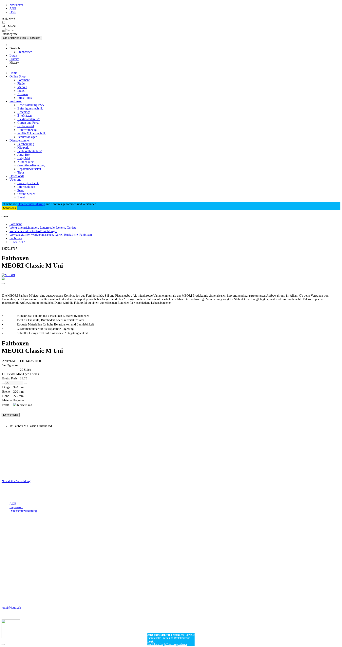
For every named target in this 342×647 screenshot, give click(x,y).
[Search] (3, 31)
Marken (22, 87)
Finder (21, 83)
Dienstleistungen (20, 140)
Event (21, 197)
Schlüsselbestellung (29, 151)
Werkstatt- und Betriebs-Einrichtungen (33, 231)
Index (21, 90)
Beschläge (23, 112)
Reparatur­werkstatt (29, 169)
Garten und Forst (28, 122)
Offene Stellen (26, 193)
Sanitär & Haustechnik (31, 133)
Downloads (17, 176)
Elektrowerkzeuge (28, 119)
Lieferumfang (10, 414)
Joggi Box (23, 154)
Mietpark (23, 147)
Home (13, 73)
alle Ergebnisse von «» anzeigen (21, 37)
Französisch (24, 52)
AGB (13, 8)
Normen (22, 94)
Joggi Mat (23, 158)
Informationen (26, 186)
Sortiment (23, 80)
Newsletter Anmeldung (16, 481)
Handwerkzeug (27, 129)
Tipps (20, 172)
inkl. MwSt (9, 26)
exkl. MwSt (9, 18)
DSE (13, 12)
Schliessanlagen (27, 137)
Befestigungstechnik (30, 108)
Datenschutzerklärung (31, 204)
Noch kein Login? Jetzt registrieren (167, 644)
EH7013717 (17, 241)
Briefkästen (24, 115)
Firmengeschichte (28, 183)
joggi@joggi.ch (11, 607)
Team (20, 190)
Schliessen (9, 208)
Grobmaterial (25, 126)
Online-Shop (18, 76)
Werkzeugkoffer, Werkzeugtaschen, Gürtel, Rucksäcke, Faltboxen (51, 234)
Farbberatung (25, 144)
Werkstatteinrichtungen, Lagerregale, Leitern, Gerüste (43, 227)
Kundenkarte (25, 161)
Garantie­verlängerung (31, 165)
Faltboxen (16, 238)
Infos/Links (24, 97)
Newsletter (16, 5)
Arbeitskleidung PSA (30, 105)
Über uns (15, 179)
